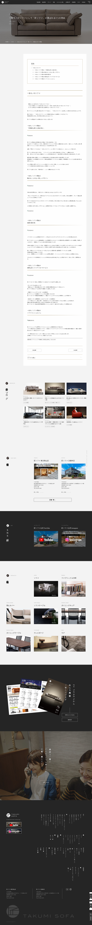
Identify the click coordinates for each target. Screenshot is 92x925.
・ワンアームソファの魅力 (53, 818)
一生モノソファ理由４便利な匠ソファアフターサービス (46, 76)
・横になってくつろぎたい (43, 819)
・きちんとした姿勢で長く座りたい (46, 820)
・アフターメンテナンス (65, 852)
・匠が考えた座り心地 (76, 816)
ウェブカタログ (52, 850)
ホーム (83, 814)
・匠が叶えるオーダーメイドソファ (57, 820)
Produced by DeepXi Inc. (11, 921)
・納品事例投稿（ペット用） (70, 849)
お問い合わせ (46, 782)
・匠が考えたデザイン (74, 818)
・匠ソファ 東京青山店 (52, 836)
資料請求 (70, 719)
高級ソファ (58, 402)
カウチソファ (69, 402)
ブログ (57, 848)
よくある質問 (37, 849)
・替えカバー (76, 836)
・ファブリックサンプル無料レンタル (74, 855)
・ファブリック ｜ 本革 (79, 838)
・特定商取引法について (68, 869)
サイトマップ (75, 869)
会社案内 (80, 873)
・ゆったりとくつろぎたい (48, 820)
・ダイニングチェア (72, 838)
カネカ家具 (43, 848)
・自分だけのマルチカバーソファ (62, 820)
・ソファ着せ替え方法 (79, 850)
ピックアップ (47, 426)
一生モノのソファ (36, 67)
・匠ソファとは (78, 816)
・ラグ (65, 835)
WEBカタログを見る (70, 715)
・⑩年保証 (68, 848)
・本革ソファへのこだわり (60, 819)
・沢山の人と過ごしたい (41, 817)
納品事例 (61, 838)
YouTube (52, 426)
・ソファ (81, 836)
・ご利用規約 (70, 867)
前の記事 (34, 350)
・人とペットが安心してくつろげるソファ (64, 822)
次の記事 (75, 350)
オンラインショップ (46, 852)
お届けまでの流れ (55, 850)
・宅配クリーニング (76, 850)
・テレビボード (68, 837)
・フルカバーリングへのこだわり (55, 821)
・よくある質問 (63, 850)
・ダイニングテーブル (70, 838)
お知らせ (40, 848)
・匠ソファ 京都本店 (50, 836)
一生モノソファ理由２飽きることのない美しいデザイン (46, 72)
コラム (60, 848)
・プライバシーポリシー (78, 871)
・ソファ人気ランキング (63, 838)
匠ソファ (11, 23)
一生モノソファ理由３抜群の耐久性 (41, 74)
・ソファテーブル (74, 837)
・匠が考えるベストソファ (71, 819)
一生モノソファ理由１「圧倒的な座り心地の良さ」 (45, 70)
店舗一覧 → (52, 499)
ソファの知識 (26, 402)
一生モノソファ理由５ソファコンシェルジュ (43, 78)
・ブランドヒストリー (69, 818)
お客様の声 (57, 835)
